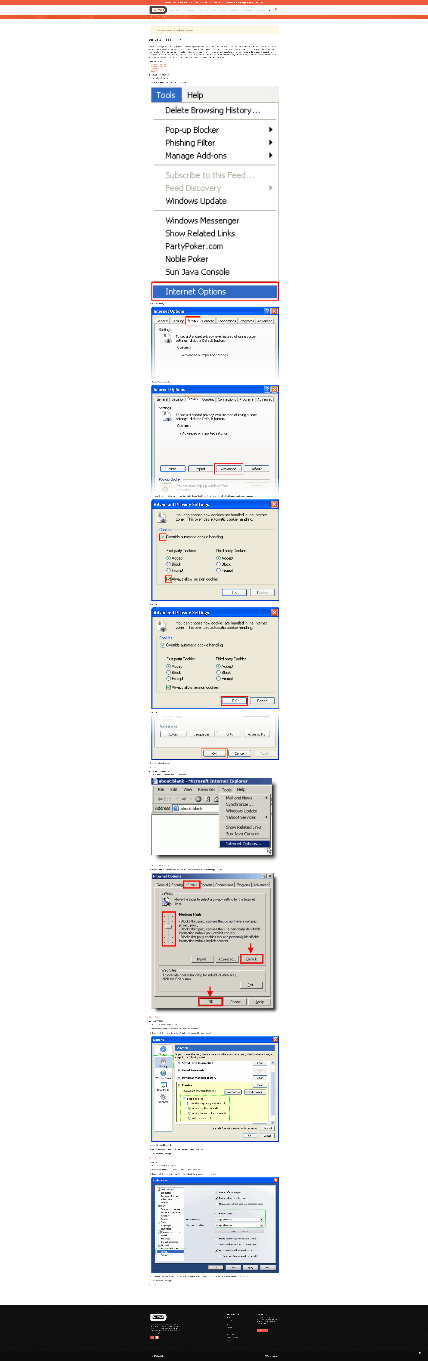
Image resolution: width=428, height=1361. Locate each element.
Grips (214, 10)
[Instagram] (157, 1337)
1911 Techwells (189, 10)
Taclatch (223, 10)
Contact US (262, 1330)
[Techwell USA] (158, 10)
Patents (229, 1341)
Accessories (234, 10)
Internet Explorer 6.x (158, 66)
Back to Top (153, 767)
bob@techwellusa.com (251, 2)
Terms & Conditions (232, 1338)
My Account (261, 10)
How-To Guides (247, 10)
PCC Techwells (203, 10)
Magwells (229, 1321)
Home (151, 16)
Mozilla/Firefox (156, 68)
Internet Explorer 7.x (158, 64)
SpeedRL (177, 10)
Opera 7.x (154, 71)
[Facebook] (152, 1337)
